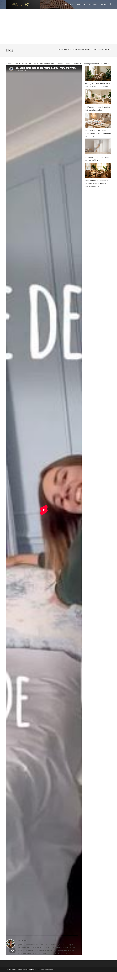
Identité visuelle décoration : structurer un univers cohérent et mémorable (98, 133)
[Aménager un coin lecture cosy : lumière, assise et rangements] (98, 73)
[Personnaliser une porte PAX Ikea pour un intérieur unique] (98, 146)
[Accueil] (59, 49)
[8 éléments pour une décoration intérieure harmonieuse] (98, 96)
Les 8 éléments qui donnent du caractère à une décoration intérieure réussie (97, 183)
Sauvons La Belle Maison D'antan (18, 64)
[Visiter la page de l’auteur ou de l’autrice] (10, 943)
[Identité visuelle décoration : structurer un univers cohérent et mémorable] (98, 120)
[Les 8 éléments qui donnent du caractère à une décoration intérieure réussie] (98, 170)
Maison (35, 64)
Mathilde (22, 940)
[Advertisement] (58, 27)
